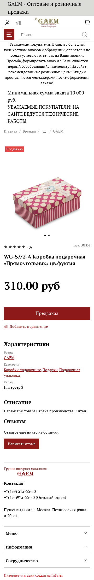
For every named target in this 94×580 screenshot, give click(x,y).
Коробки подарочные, (23, 369)
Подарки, (50, 369)
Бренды (29, 131)
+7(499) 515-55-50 (20, 491)
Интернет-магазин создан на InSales (33, 575)
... (44, 131)
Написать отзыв (21, 443)
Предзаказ (47, 313)
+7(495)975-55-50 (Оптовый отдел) (35, 497)
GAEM (58, 131)
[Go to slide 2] (49, 235)
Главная (10, 131)
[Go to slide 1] (45, 235)
